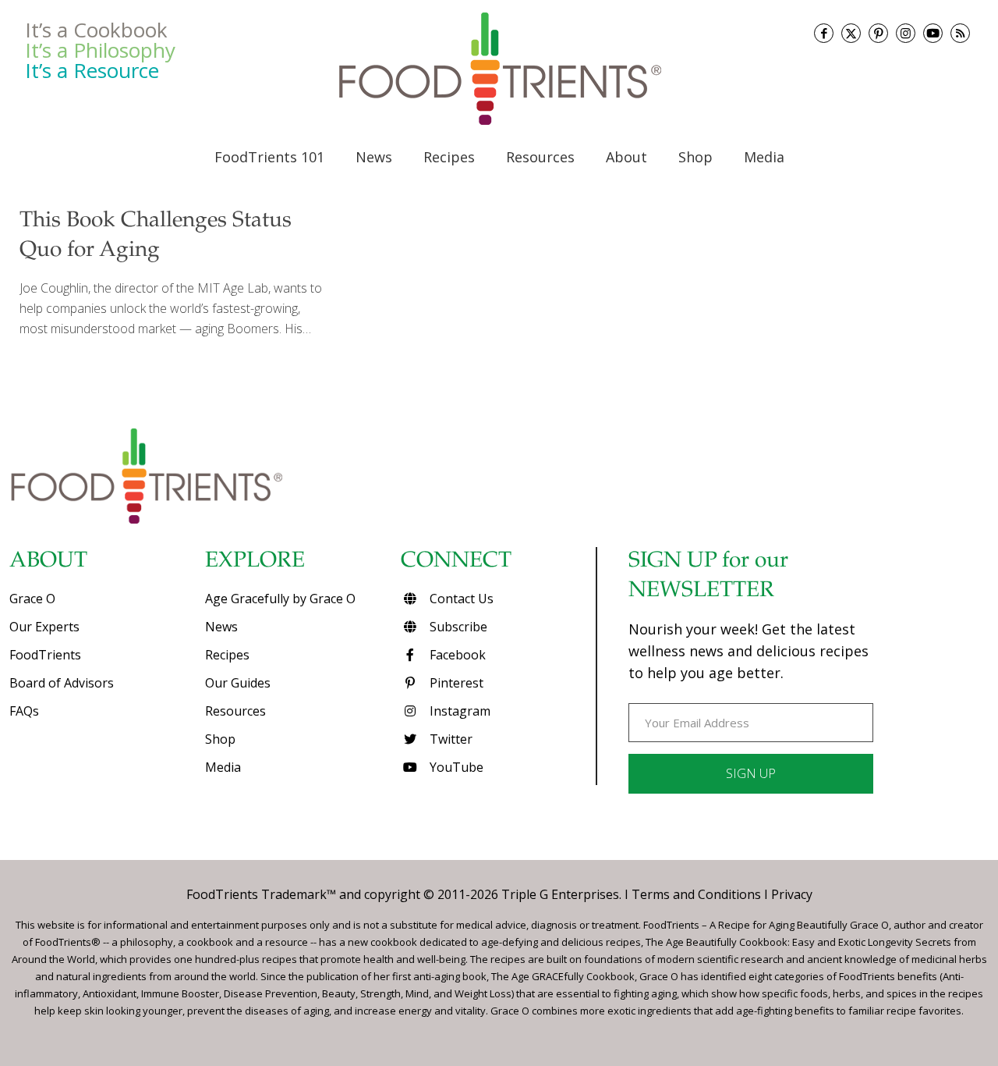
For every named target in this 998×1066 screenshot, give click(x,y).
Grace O (32, 598)
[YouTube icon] (933, 33)
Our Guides (238, 682)
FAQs (24, 711)
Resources (235, 711)
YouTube (454, 767)
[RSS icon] (960, 33)
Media (223, 767)
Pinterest (454, 682)
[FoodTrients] (499, 69)
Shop (220, 739)
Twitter (449, 739)
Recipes (227, 654)
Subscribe (456, 626)
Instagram (458, 711)
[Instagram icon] (905, 33)
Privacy (791, 894)
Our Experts (44, 626)
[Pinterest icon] (878, 33)
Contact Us (460, 598)
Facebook (456, 654)
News (221, 626)
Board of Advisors (61, 682)
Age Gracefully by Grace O (280, 598)
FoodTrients (45, 654)
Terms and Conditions (696, 894)
